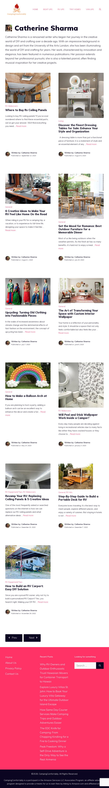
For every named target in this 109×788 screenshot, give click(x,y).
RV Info (69, 492)
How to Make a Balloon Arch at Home (26, 397)
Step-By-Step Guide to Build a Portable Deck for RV (78, 498)
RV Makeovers (11, 106)
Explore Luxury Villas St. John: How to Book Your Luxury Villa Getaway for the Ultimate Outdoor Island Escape (54, 695)
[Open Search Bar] (100, 9)
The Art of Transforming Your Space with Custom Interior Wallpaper (78, 313)
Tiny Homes (75, 9)
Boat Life (47, 9)
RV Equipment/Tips (13, 492)
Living (60, 121)
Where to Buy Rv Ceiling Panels (26, 110)
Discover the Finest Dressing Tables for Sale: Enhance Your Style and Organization (78, 128)
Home (35, 9)
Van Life (90, 9)
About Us (10, 662)
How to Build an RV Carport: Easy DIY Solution (24, 587)
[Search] (100, 665)
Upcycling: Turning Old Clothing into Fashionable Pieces (25, 314)
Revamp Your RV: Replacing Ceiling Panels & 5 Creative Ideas (27, 497)
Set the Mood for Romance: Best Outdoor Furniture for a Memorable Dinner (80, 229)
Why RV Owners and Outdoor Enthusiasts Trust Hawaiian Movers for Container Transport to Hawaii (54, 673)
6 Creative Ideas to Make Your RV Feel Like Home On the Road (26, 212)
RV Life (61, 9)
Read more (21, 126)
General (8, 207)
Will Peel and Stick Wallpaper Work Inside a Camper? (78, 416)
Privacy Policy (13, 668)
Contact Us (11, 673)
